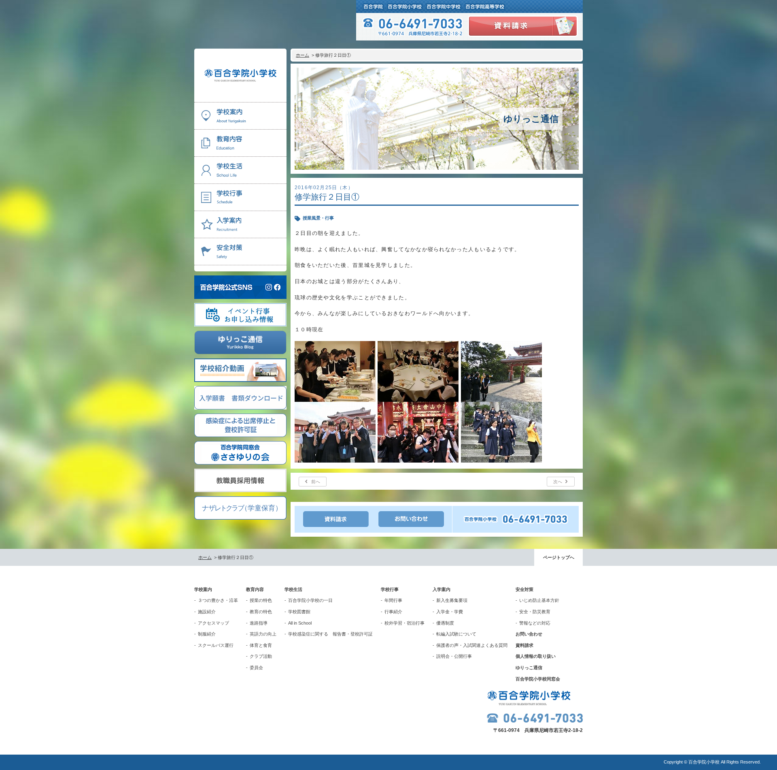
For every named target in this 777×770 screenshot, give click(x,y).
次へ (557, 481)
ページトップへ (558, 557)
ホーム (302, 55)
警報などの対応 (534, 623)
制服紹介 (207, 633)
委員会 (256, 667)
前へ (315, 481)
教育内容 (255, 589)
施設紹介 (207, 611)
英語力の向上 (263, 633)
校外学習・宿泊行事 (404, 623)
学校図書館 (299, 611)
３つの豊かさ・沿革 (218, 600)
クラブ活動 (261, 656)
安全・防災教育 (534, 611)
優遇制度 (445, 623)
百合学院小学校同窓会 (538, 678)
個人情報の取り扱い (536, 656)
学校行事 (390, 589)
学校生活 (293, 589)
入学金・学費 (449, 611)
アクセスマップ (213, 623)
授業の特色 (261, 600)
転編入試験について (456, 633)
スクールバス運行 (216, 645)
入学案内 (441, 589)
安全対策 (524, 589)
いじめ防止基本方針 (539, 600)
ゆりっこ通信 (529, 667)
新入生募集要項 (451, 600)
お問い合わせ (529, 633)
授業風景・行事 (318, 217)
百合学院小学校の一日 (310, 600)
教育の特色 (261, 611)
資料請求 (524, 645)
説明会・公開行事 (454, 656)
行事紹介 (393, 611)
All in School (300, 623)
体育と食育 (261, 645)
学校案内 (203, 589)
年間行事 (393, 600)
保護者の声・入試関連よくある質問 (471, 645)
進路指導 (258, 623)
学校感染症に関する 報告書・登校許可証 (330, 633)
